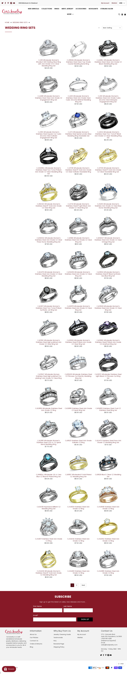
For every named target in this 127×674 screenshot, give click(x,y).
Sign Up (85, 619)
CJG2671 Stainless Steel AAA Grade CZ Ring (48, 540)
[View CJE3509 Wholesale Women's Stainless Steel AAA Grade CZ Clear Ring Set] (108, 294)
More (69, 14)
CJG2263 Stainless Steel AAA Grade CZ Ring (78, 572)
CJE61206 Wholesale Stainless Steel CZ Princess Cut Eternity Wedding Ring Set (78, 376)
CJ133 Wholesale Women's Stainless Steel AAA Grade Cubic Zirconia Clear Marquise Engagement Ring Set (108, 99)
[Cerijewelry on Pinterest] (8, 3)
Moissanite (93, 9)
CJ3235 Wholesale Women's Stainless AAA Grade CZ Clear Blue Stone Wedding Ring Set (108, 206)
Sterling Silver (106, 9)
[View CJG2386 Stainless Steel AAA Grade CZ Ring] (108, 559)
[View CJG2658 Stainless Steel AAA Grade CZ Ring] (108, 495)
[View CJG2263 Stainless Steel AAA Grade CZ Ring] (78, 559)
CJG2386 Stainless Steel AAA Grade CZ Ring (108, 572)
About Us (33, 634)
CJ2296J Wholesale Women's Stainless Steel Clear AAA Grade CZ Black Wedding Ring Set (108, 62)
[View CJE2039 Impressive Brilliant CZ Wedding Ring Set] (49, 495)
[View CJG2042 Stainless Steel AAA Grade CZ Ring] (78, 527)
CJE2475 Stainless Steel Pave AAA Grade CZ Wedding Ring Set (108, 441)
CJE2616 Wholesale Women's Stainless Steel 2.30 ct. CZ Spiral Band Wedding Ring (49, 442)
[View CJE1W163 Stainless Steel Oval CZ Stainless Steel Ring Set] (108, 396)
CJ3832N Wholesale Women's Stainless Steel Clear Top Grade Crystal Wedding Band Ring (78, 62)
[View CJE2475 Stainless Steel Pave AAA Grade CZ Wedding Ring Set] (108, 428)
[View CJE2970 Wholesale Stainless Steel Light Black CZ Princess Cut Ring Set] (108, 362)
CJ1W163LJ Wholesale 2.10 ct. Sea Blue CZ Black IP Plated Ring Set (48, 475)
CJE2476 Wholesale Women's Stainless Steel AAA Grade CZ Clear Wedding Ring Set (48, 274)
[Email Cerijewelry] (14, 3)
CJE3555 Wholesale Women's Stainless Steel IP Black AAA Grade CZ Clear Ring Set (78, 342)
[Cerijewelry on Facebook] (5, 3)
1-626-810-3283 (106, 639)
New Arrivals (33, 9)
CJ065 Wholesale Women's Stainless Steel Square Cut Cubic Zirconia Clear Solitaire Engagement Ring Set (48, 135)
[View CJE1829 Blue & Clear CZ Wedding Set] (108, 462)
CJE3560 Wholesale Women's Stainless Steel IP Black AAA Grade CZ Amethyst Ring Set (108, 342)
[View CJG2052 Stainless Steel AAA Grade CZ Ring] (108, 527)
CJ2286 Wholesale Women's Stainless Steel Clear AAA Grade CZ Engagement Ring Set (48, 98)
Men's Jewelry (67, 9)
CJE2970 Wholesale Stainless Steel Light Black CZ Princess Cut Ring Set (108, 376)
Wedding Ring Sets (20, 22)
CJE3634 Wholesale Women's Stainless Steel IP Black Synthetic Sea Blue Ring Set (108, 274)
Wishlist (114, 3)
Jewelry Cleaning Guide (62, 634)
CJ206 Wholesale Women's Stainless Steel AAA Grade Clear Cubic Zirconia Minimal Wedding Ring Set (78, 99)
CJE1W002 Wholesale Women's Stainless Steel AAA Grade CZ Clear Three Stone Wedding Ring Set (48, 240)
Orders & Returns (36, 644)
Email (35, 615)
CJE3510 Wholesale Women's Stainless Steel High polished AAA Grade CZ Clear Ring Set (48, 342)
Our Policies (34, 637)
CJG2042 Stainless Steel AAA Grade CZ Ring (78, 540)
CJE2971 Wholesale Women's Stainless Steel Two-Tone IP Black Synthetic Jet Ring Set (48, 308)
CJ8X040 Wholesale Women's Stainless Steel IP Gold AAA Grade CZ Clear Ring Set (49, 206)
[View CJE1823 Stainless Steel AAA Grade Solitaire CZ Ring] (78, 428)
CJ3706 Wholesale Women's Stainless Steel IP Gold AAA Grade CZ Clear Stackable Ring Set (108, 170)
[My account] (122, 11)
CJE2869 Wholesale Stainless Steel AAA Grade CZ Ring (48, 409)
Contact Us (34, 641)
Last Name (68, 606)
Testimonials (58, 637)
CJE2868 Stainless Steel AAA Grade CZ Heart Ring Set (78, 409)
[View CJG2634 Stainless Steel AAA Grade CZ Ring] (78, 495)
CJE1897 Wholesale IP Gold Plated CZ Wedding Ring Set (78, 475)
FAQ (55, 641)
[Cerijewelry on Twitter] (2, 3)
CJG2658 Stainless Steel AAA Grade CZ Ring (108, 508)
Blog (31, 647)
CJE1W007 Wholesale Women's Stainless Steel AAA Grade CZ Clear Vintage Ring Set (108, 240)
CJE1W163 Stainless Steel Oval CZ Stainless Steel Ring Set (108, 409)
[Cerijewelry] (12, 11)
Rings (56, 9)
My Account (105, 3)
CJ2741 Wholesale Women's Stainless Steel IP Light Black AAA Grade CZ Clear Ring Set (78, 206)
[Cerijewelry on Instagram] (11, 3)
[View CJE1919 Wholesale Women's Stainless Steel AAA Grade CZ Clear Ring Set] (78, 226)
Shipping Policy (59, 647)
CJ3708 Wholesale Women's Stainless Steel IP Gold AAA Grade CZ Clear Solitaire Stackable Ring (78, 170)
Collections (46, 9)
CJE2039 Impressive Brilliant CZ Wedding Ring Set (48, 508)
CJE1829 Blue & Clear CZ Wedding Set (108, 475)
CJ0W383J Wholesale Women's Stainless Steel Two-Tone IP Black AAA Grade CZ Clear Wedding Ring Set (48, 171)
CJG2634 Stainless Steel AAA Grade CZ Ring (78, 508)
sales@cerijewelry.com (109, 645)
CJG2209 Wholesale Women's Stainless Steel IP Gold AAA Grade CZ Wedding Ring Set (49, 573)
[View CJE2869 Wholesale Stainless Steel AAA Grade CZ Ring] (49, 396)
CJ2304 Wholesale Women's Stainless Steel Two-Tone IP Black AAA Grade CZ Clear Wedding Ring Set (108, 135)
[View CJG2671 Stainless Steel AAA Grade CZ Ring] (49, 527)
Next (83, 585)
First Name (37, 606)
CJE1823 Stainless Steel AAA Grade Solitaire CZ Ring (78, 441)
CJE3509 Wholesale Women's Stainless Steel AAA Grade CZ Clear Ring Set (108, 308)
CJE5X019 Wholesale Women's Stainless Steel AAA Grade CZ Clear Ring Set (78, 274)
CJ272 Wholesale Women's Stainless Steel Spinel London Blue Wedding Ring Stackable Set (78, 134)
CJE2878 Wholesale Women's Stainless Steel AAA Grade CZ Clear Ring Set (78, 308)
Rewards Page (59, 644)
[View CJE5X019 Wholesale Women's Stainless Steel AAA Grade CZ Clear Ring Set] (78, 260)
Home (7, 22)
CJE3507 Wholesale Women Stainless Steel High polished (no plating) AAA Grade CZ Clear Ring (49, 376)
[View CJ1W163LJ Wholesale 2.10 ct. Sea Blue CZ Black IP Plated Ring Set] (49, 462)
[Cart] (125, 14)
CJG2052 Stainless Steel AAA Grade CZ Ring (108, 540)
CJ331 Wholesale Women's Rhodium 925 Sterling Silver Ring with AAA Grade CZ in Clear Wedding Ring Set (48, 63)
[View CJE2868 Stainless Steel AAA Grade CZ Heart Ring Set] (78, 396)
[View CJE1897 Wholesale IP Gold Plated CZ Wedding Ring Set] (78, 462)
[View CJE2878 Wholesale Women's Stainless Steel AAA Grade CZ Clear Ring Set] (78, 294)
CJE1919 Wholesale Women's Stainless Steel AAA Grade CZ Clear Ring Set (78, 240)
